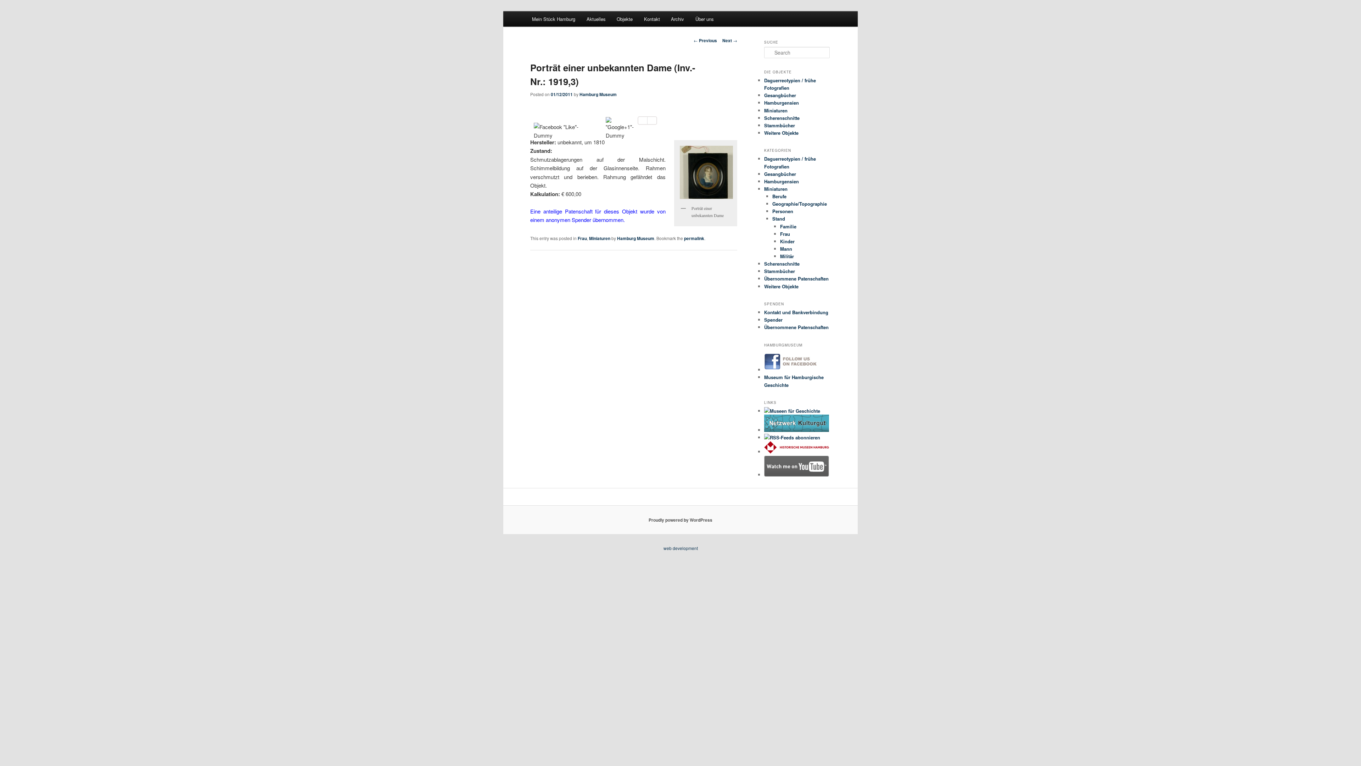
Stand (778, 218)
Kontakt (652, 19)
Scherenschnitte (782, 118)
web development (680, 548)
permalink (694, 238)
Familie (788, 226)
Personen (782, 211)
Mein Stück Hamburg (553, 19)
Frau (582, 238)
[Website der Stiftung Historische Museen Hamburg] (796, 451)
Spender (773, 319)
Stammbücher (779, 125)
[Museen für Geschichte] (792, 410)
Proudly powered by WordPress (680, 520)
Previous (705, 40)
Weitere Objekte (781, 132)
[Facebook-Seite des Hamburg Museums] (796, 369)
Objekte (625, 19)
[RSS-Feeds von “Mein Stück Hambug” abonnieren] (792, 437)
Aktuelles (596, 19)
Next (729, 40)
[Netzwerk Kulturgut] (796, 430)
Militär (787, 256)
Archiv (677, 19)
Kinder (787, 241)
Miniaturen (599, 238)
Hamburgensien (781, 102)
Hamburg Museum (598, 94)
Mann (786, 248)
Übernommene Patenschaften (796, 278)
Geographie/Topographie (799, 203)
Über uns (704, 19)
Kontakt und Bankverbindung (796, 312)
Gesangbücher (780, 95)
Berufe (779, 196)
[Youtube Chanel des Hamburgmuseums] (796, 474)
